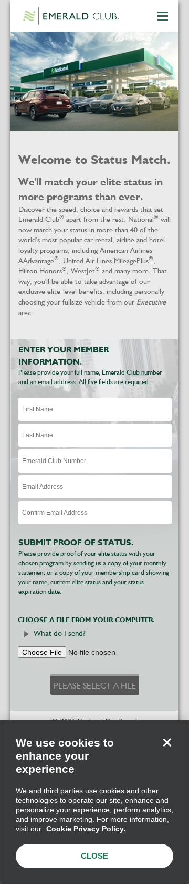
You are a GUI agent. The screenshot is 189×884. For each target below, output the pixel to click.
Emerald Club (70, 16)
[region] (94, 802)
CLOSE (94, 855)
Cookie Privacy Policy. (85, 828)
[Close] (167, 742)
